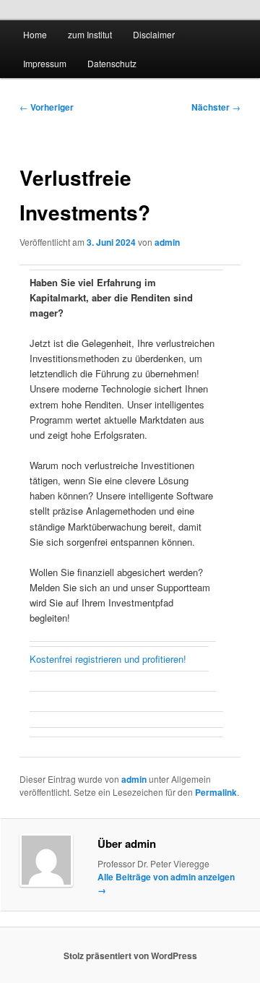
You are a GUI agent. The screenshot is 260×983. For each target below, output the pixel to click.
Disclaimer (154, 34)
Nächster (215, 106)
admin (167, 242)
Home (35, 34)
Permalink (216, 792)
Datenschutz (111, 63)
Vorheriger (47, 106)
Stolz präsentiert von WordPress (130, 955)
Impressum (44, 63)
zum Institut (90, 34)
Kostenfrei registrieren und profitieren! (108, 659)
